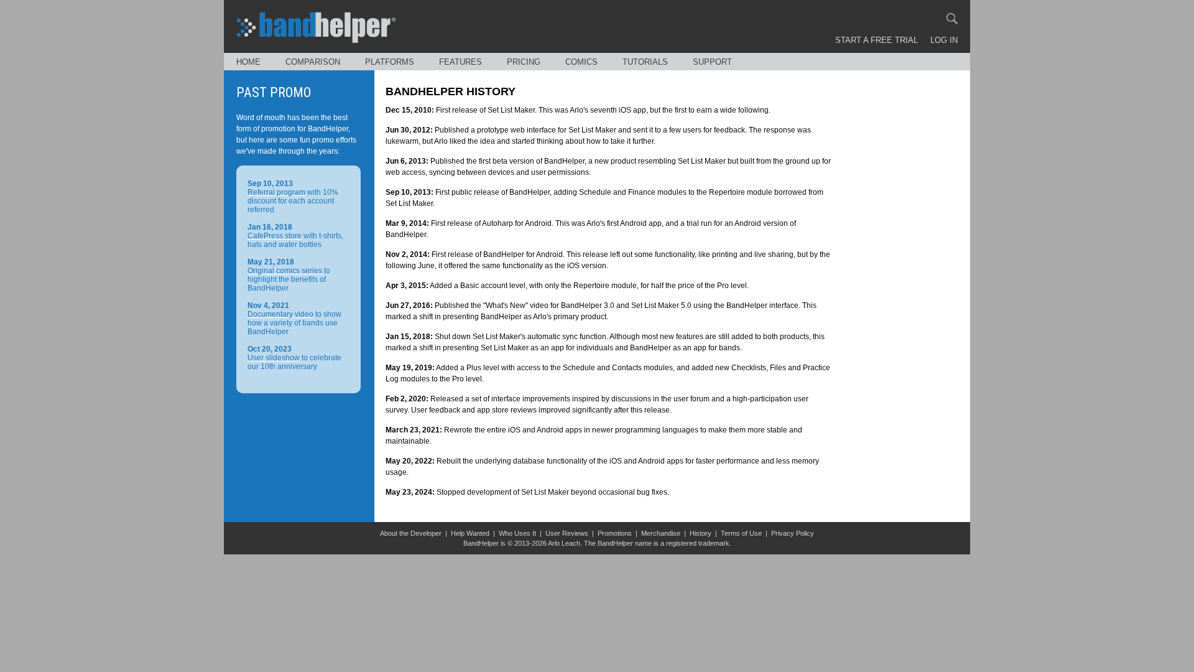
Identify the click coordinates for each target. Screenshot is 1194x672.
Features (460, 62)
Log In (944, 40)
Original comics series (285, 270)
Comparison (312, 62)
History (700, 533)
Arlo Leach (564, 543)
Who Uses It (517, 533)
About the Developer (411, 533)
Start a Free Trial (876, 40)
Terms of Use (741, 533)
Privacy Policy (792, 533)
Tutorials (645, 62)
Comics (581, 62)
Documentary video (280, 314)
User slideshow (274, 357)
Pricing (523, 62)
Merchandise (660, 533)
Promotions (615, 533)
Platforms (389, 62)
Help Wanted (470, 533)
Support (712, 62)
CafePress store (275, 235)
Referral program (276, 192)
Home (248, 62)
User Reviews (566, 533)
